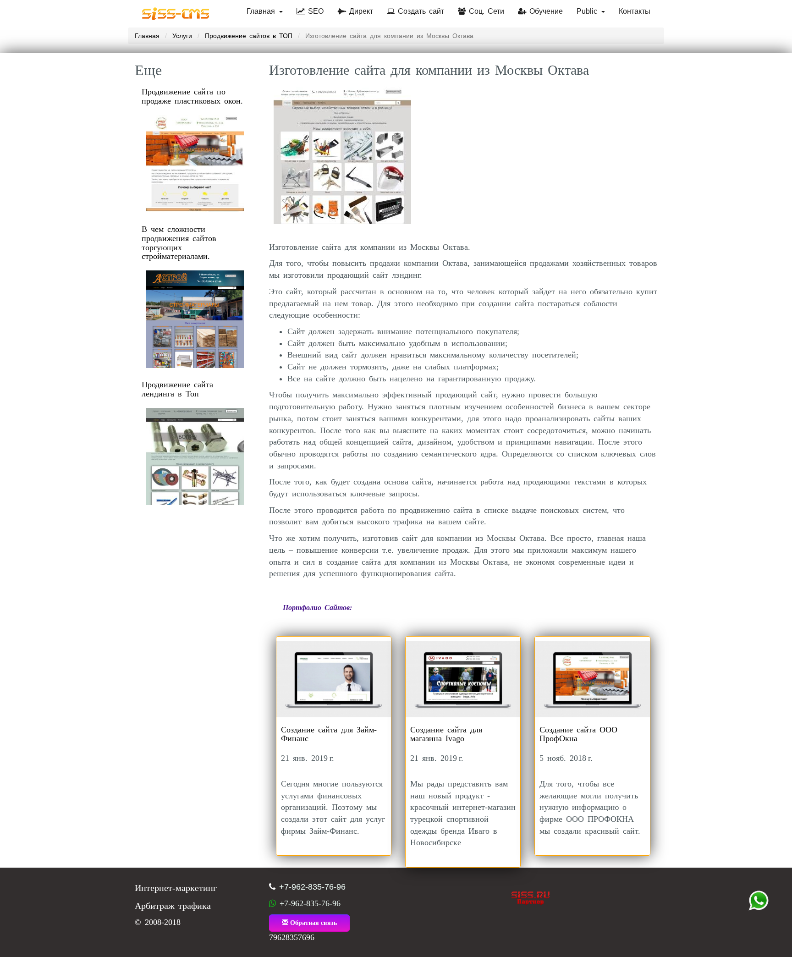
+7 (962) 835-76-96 (758, 900)
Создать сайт (419, 11)
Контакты (634, 11)
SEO (314, 11)
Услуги (182, 35)
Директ (359, 11)
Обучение (544, 11)
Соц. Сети (485, 11)
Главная (262, 11)
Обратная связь (312, 922)
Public (588, 11)
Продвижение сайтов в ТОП (248, 35)
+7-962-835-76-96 (312, 886)
